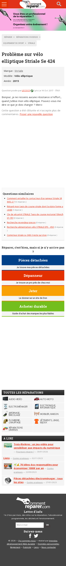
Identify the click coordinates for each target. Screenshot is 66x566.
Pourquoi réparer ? (25, 451)
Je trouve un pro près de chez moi (33, 283)
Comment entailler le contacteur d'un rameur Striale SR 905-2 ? (34, 200)
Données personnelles (48, 544)
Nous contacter (48, 547)
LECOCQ (26, 91)
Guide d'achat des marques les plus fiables (33, 313)
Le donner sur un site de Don (33, 298)
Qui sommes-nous (27, 541)
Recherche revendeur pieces (21, 222)
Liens (6, 458)
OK (47, 525)
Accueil (33, 4)
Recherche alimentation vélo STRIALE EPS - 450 (30, 227)
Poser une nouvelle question (36, 114)
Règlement (15, 547)
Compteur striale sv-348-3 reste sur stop (27, 235)
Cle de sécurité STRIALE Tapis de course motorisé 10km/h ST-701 (35, 216)
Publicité (27, 547)
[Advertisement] (33, 150)
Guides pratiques (21, 458)
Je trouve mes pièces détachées (33, 267)
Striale (19, 70)
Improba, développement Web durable (32, 542)
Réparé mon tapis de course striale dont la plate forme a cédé (35, 208)
